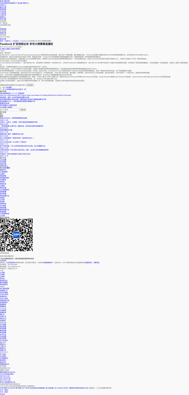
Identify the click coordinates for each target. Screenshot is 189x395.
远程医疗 (3, 320)
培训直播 (3, 326)
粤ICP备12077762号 (22, 388)
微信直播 (3, 332)
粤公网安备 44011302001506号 (57, 388)
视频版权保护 (4, 178)
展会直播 (3, 330)
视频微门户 (4, 290)
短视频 (2, 182)
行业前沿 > (17, 41)
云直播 (7, 49)
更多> (8, 168)
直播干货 (3, 350)
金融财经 (3, 312)
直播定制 (3, 304)
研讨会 (2, 278)
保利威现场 (4, 284)
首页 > (2, 41)
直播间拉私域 (4, 103)
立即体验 (3, 260)
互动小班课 (4, 298)
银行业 (2, 314)
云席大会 (3, 334)
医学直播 (3, 193)
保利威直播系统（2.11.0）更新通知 (12, 93)
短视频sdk (3, 296)
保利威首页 (12, 3)
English (2, 394)
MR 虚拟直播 (4, 288)
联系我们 (3, 360)
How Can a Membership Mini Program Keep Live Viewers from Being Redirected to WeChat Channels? (35, 95)
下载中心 (3, 346)
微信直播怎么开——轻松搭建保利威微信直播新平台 (17, 101)
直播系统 (89, 262)
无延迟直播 (4, 3)
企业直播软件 (4, 190)
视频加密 (3, 203)
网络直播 (3, 207)
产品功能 (19, 3)
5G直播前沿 (4, 358)
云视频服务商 (4, 213)
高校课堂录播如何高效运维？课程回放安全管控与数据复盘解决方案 (23, 99)
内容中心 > (8, 41)
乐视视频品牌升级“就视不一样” (15, 89)
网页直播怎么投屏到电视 (8, 105)
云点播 (2, 49)
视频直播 (3, 191)
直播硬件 (3, 306)
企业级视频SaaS (12, 262)
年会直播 (3, 336)
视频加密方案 (4, 300)
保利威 (17, 49)
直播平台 (3, 170)
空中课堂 (3, 206)
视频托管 (3, 184)
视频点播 (3, 188)
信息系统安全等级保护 (37, 388)
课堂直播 (3, 176)
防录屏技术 (4, 302)
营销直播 (3, 328)
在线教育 (3, 180)
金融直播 (3, 211)
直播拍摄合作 (4, 364)
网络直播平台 (4, 196)
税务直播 (3, 338)
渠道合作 (3, 362)
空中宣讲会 (4, 340)
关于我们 (3, 354)
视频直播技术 (48, 262)
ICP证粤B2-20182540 (7, 388)
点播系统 (96, 262)
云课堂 (2, 174)
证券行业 (3, 316)
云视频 (12, 49)
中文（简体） (4, 392)
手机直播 (8, 87)
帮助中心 (26, 3)
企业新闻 (3, 356)
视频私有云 (4, 280)
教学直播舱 (4, 282)
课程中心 (3, 348)
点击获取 (30, 85)
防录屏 (2, 201)
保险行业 (3, 318)
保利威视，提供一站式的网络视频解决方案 (14, 97)
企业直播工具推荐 (6, 107)
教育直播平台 (4, 209)
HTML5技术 (4, 294)
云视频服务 (4, 172)
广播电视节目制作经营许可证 (78, 388)
